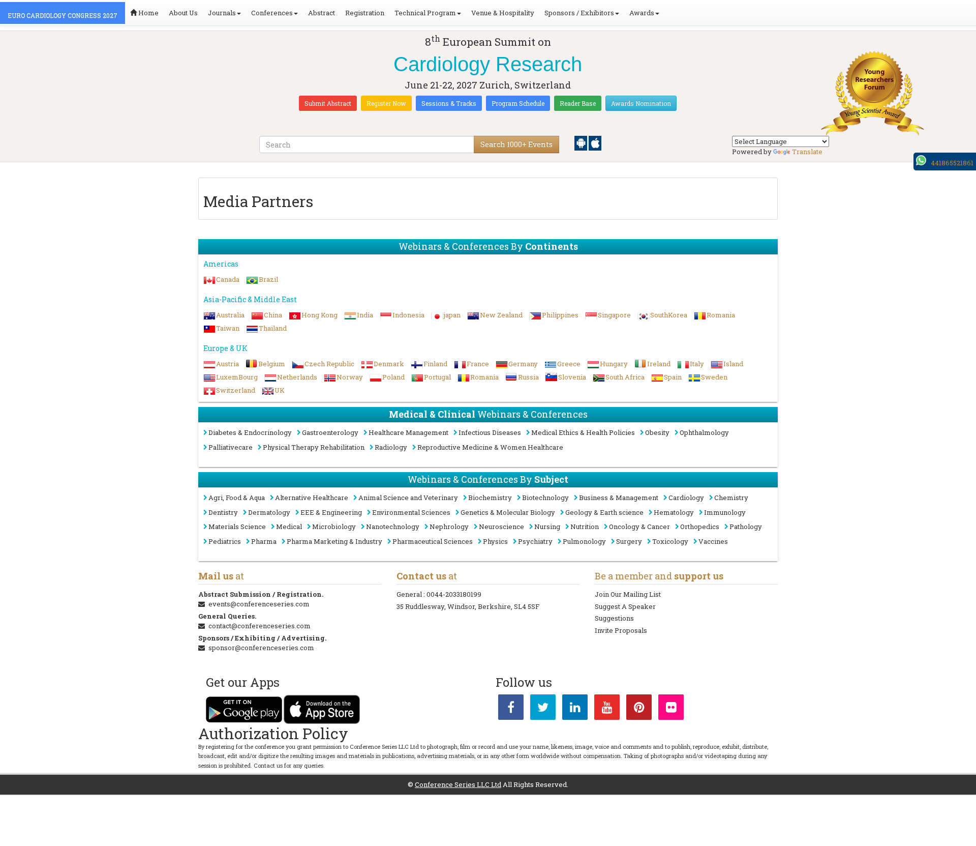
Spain (673, 377)
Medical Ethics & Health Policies (583, 432)
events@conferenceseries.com (259, 603)
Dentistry (223, 512)
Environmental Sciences (411, 512)
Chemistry (731, 497)
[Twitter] (543, 709)
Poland (393, 377)
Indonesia (408, 314)
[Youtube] (607, 709)
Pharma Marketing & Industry (334, 541)
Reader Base (578, 103)
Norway (350, 377)
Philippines (560, 314)
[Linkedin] (575, 709)
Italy (697, 363)
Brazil (268, 279)
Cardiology (686, 497)
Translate (807, 151)
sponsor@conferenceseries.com (261, 647)
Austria (227, 363)
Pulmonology (584, 541)
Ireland (658, 363)
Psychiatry (535, 541)
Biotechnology (545, 497)
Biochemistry (490, 497)
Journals (222, 12)
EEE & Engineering (331, 512)
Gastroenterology (330, 432)
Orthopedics (699, 526)
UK (279, 390)
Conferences (272, 12)
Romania (721, 314)
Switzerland (235, 390)
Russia (528, 377)
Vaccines (713, 541)
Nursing (547, 526)
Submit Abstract (327, 103)
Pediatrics (224, 541)
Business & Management (618, 497)
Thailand (273, 328)
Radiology (391, 447)
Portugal (437, 377)
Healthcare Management (408, 432)
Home (148, 12)
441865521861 (952, 162)
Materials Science (237, 526)
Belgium (271, 363)
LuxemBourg (237, 377)
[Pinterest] (639, 709)
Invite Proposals (621, 630)
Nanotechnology (392, 526)
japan (452, 314)
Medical (289, 526)
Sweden (714, 377)
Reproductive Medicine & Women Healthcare (490, 447)
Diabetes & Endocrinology (250, 432)
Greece (569, 363)
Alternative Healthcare (311, 497)
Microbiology (334, 526)
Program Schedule (518, 103)
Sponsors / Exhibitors (579, 12)
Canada (227, 279)
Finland (435, 363)
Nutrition (584, 526)
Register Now (386, 103)
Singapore (614, 314)
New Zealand (501, 314)
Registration (364, 12)
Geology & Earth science (604, 512)
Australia (230, 314)
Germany (523, 363)
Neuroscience (501, 526)
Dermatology (269, 512)
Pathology (745, 526)
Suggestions (614, 618)
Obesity (657, 432)
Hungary (614, 363)
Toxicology (670, 541)
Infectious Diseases (490, 432)
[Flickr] (671, 709)
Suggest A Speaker (625, 606)
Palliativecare (230, 447)
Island (733, 363)
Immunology (725, 512)
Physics (495, 541)
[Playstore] (581, 142)
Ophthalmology (704, 432)
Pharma (264, 541)
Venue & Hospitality (502, 12)
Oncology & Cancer (639, 526)
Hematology (674, 512)
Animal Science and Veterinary (408, 497)
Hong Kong (319, 314)
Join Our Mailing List (628, 594)
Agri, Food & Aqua (236, 497)
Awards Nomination (641, 103)
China (273, 314)
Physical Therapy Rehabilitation (313, 447)
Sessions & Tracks (448, 103)
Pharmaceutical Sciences (432, 541)
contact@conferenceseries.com (259, 625)
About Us (183, 12)
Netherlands (297, 377)
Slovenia (572, 377)
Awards (641, 12)
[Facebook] (511, 709)
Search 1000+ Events (516, 144)
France (478, 363)
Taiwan (227, 328)
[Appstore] (595, 142)
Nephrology (449, 526)
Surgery (629, 541)
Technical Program (425, 12)
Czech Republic (329, 363)
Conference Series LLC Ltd (458, 784)
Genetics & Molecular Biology (508, 512)
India (365, 314)
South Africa (625, 377)
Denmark (389, 363)
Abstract (321, 12)
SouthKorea (668, 314)
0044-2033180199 (453, 594)
